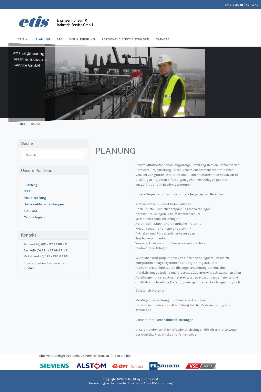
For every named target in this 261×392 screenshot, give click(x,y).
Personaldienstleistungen (174, 320)
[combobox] (53, 155)
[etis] (68, 20)
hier (129, 356)
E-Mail (29, 268)
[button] (23, 39)
